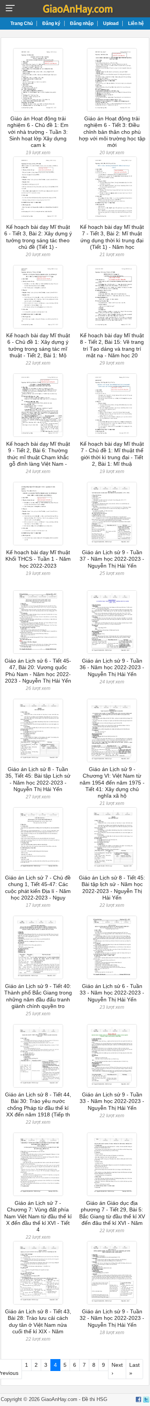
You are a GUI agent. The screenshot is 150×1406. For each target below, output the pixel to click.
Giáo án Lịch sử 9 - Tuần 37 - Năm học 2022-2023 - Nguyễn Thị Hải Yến (112, 559)
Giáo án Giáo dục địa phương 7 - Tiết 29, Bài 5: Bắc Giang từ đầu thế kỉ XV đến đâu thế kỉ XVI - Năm (112, 1213)
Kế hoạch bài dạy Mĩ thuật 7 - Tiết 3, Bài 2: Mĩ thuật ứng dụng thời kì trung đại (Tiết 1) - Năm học (112, 237)
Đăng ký (51, 23)
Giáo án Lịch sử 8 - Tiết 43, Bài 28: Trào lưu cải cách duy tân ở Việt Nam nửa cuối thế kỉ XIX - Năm (38, 1321)
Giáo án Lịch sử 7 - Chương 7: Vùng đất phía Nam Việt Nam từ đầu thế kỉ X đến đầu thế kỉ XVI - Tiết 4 (38, 1216)
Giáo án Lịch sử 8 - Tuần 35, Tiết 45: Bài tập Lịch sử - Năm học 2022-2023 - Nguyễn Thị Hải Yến (37, 779)
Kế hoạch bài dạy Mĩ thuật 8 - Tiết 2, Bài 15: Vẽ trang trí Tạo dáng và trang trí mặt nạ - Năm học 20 (112, 345)
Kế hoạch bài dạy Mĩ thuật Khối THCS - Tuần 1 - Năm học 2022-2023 (38, 559)
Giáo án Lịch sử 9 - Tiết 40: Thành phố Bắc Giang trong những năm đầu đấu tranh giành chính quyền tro (38, 996)
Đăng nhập (81, 23)
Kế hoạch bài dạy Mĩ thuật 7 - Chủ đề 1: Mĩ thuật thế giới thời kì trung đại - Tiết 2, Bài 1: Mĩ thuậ (112, 454)
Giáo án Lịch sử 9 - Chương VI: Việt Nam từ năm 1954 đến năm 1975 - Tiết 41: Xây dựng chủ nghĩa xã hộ (112, 782)
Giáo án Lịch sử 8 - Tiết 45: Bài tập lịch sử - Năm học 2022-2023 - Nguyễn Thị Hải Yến (112, 888)
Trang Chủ (21, 23)
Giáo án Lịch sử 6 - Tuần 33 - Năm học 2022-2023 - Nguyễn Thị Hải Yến (112, 993)
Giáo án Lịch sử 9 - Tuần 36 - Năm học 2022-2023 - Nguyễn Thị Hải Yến (112, 667)
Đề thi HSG (94, 1399)
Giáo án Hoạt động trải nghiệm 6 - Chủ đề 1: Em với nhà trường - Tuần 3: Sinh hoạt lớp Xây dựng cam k (37, 131)
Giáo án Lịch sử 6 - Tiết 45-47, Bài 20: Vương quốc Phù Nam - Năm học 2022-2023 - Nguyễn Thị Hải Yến (38, 671)
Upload (110, 23)
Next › (117, 1369)
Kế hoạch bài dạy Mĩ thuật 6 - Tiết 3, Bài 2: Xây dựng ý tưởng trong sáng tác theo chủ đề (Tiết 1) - (38, 237)
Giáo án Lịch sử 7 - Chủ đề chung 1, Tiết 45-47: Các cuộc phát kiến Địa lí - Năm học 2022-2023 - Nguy (38, 888)
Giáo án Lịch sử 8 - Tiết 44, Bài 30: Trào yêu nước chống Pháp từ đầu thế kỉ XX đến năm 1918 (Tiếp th (38, 1104)
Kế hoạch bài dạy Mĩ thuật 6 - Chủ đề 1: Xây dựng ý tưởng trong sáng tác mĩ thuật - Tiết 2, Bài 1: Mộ (38, 345)
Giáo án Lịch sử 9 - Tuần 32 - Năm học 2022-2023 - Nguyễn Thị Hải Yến (112, 1318)
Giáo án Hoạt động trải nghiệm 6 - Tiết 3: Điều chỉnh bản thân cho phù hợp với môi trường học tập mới (112, 131)
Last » (134, 1369)
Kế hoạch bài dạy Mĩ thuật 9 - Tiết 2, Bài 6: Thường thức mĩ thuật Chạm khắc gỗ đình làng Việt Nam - (38, 454)
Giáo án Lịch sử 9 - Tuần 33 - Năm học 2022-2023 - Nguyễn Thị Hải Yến (112, 1101)
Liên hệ (136, 23)
